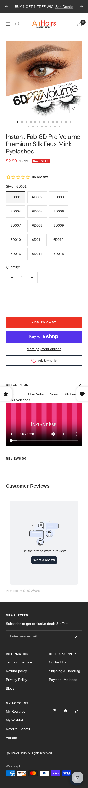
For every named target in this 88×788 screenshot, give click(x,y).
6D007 (16, 225)
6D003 (59, 197)
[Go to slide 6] (39, 122)
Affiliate (11, 738)
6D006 (59, 211)
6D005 (37, 211)
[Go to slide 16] (37, 126)
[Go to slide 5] (35, 122)
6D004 (16, 211)
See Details (64, 6)
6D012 (58, 240)
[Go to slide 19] (50, 126)
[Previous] (8, 124)
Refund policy (16, 671)
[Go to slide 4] (31, 122)
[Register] (75, 636)
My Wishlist (14, 720)
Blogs (10, 688)
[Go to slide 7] (44, 122)
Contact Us (57, 662)
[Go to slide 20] (55, 126)
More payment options (44, 349)
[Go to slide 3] (26, 122)
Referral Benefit (18, 729)
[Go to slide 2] (22, 122)
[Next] (80, 124)
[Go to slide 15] (33, 126)
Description (17, 385)
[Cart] (79, 24)
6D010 (16, 240)
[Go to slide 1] (17, 122)
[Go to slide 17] (42, 126)
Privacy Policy (16, 680)
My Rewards (15, 711)
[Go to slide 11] (61, 122)
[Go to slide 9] (53, 122)
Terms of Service (19, 662)
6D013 (16, 254)
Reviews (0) (16, 458)
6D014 (37, 254)
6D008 (37, 225)
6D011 (37, 240)
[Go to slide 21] (59, 126)
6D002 (37, 197)
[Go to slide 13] (70, 122)
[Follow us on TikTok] (76, 711)
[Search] (17, 24)
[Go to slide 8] (48, 122)
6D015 (59, 254)
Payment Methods (63, 680)
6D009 (59, 225)
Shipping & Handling (64, 671)
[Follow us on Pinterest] (65, 711)
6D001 (16, 197)
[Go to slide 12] (66, 122)
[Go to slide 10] (57, 122)
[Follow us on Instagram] (54, 711)
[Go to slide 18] (46, 126)
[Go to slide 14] (28, 126)
